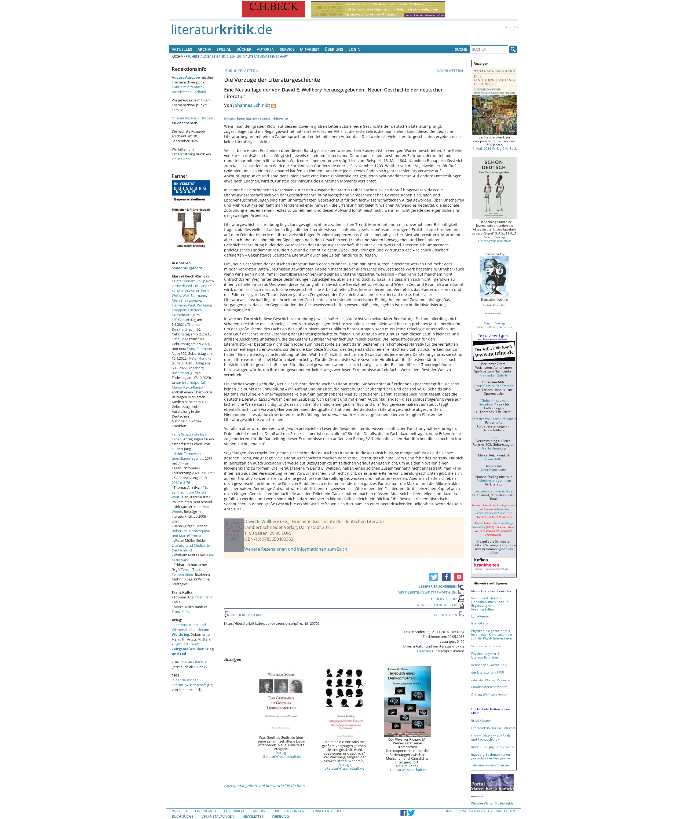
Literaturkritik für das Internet (493, 728)
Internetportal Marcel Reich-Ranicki (188, 385)
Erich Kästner (481, 720)
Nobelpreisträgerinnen (494, 480)
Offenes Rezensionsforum (192, 118)
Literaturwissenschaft (267, 56)
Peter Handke (200, 358)
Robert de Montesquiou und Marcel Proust (191, 533)
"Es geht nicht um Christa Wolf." (190, 492)
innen (504, 694)
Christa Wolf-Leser (485, 694)
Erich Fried (180, 339)
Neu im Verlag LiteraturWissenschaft (494, 239)
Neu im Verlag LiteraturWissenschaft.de (407, 767)
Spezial (224, 49)
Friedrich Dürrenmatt (187, 312)
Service (287, 49)
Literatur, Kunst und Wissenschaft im (191, 629)
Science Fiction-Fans (486, 646)
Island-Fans (479, 623)
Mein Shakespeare (186, 300)
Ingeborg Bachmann (188, 370)
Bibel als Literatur (193, 662)
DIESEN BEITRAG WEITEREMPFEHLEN (427, 592)
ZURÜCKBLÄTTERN (241, 70)
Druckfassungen (289, 811)
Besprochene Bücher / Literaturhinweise (256, 118)
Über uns (334, 49)
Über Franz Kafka (494, 469)
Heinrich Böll (182, 285)
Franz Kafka (181, 611)
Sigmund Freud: (193, 649)
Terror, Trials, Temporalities (187, 572)
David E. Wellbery (261, 521)
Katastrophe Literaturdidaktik (493, 418)
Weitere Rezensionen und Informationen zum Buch (295, 549)
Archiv (204, 49)
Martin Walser (188, 290)
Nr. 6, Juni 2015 (233, 56)
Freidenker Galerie (494, 375)
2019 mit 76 (181, 482)
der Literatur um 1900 (487, 672)
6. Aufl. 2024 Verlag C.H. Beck (495, 148)
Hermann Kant (183, 305)
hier (244, 189)
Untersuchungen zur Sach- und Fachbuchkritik (491, 737)
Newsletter (253, 816)
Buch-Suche (182, 816)
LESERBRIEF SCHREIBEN (438, 586)
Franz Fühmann (199, 348)
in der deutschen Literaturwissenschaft (189, 682)
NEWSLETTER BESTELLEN (437, 604)
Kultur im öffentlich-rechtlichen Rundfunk (189, 89)
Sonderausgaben (186, 267)
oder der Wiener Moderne (490, 680)
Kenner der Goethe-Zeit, (489, 665)
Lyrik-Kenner (480, 616)
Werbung (280, 816)
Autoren (266, 49)
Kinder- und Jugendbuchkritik (492, 747)
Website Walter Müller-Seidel (492, 803)
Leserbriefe (234, 811)
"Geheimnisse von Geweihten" (492, 402)
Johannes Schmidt (251, 105)
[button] (433, 577)
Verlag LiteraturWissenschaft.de (281, 754)
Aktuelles (182, 49)
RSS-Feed (179, 811)
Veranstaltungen (218, 816)
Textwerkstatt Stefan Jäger (494, 491)
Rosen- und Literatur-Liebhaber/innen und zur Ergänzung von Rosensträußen (489, 603)
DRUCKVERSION (444, 598)
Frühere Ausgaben (202, 56)
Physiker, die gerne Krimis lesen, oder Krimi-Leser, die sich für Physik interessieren (492, 634)
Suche (461, 49)
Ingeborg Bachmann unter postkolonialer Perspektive (491, 756)
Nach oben (505, 811)
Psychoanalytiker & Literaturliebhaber (485, 655)
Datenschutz (481, 811)
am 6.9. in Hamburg (498, 446)
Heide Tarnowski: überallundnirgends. (188, 456)
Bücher (243, 49)
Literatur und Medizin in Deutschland (191, 548)
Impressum (456, 811)
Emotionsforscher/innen (489, 687)
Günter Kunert (183, 281)
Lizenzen (424, 651)
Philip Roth (205, 281)
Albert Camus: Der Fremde (493, 385)
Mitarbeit (309, 49)
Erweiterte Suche (329, 811)
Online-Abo (181, 158)
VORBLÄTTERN (450, 70)
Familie (177, 109)
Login (354, 49)
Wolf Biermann (194, 295)
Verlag (511, 26)
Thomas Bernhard (186, 327)
